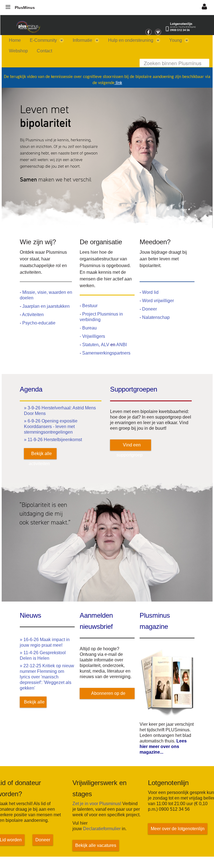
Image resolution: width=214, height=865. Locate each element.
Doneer (149, 309)
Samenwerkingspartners (106, 353)
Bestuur (90, 305)
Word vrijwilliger (158, 300)
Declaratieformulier (102, 828)
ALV (105, 344)
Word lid (150, 292)
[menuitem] (15, 40)
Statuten (90, 344)
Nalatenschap (156, 317)
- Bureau (88, 328)
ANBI (121, 344)
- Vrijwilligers (92, 336)
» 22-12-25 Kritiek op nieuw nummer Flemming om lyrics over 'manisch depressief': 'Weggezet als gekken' (47, 676)
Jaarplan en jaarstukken (46, 306)
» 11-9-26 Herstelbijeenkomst (53, 439)
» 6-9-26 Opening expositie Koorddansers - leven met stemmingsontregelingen (50, 426)
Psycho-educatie (38, 323)
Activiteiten (33, 314)
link (118, 83)
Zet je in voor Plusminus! (96, 803)
